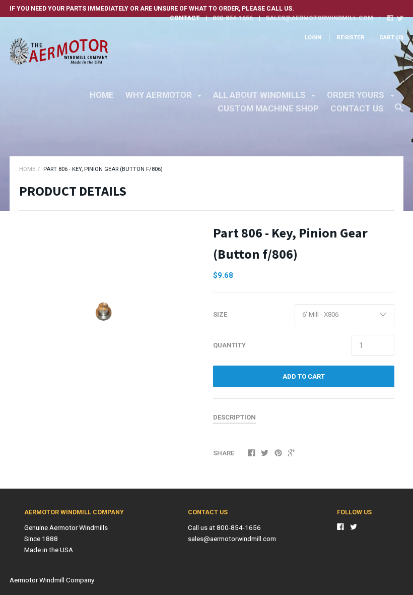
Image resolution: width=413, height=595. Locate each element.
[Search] (399, 112)
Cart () (391, 37)
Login (313, 37)
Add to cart (304, 376)
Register (350, 37)
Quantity (229, 345)
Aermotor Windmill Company (52, 580)
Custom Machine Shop (268, 108)
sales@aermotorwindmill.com (319, 18)
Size (220, 314)
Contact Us (357, 108)
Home (102, 95)
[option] (109, 290)
